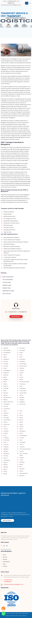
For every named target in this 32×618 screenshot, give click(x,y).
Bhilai (4, 390)
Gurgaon (21, 370)
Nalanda (5, 467)
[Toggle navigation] (30, 3)
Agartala (5, 348)
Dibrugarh (22, 350)
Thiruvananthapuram (25, 449)
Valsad (21, 464)
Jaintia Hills (22, 404)
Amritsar (5, 366)
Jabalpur (21, 399)
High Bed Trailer (7, 285)
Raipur (21, 424)
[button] (26, 3)
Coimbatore (6, 408)
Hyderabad (22, 388)
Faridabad (22, 361)
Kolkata (5, 433)
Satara (21, 433)
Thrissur (21, 451)
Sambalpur (22, 431)
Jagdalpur (22, 402)
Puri (20, 413)
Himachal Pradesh (24, 381)
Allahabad (6, 359)
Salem (21, 429)
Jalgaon (5, 415)
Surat (20, 440)
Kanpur (5, 422)
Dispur (21, 352)
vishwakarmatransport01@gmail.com (11, 5)
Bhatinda (5, 388)
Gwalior (21, 372)
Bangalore (6, 372)
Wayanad (21, 475)
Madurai (5, 451)
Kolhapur (6, 431)
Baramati (5, 375)
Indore (21, 395)
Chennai (5, 406)
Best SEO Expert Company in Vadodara (19, 615)
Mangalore (6, 453)
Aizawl (5, 354)
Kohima (5, 429)
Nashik (5, 469)
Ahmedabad (6, 352)
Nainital (5, 464)
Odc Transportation (8, 279)
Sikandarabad (23, 435)
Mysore (5, 458)
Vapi (20, 466)
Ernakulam (22, 359)
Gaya (20, 375)
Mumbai (5, 455)
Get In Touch (15, 316)
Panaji (5, 471)
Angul (5, 368)
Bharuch (5, 386)
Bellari (5, 381)
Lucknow (5, 444)
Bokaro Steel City (8, 402)
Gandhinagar (22, 363)
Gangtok (21, 368)
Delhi (20, 357)
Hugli (20, 386)
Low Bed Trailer (7, 282)
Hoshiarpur (22, 384)
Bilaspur (5, 399)
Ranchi (21, 420)
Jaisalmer (6, 413)
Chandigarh (6, 404)
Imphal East (22, 390)
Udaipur (21, 457)
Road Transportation (8, 276)
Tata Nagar (22, 442)
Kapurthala (6, 424)
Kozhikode (6, 440)
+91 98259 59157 (8, 579)
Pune (20, 411)
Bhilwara (5, 393)
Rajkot (21, 417)
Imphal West (22, 393)
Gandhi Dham (23, 366)
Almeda (5, 361)
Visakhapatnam (23, 473)
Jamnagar (6, 417)
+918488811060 (7, 581)
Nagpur (5, 462)
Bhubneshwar (7, 397)
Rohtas (21, 426)
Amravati (5, 363)
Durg (20, 354)
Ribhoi (21, 422)
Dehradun (22, 348)
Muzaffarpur (6, 460)
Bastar (5, 377)
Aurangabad (6, 370)
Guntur (21, 377)
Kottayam (6, 437)
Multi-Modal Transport (8, 290)
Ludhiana (5, 446)
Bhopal (5, 395)
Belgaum (5, 379)
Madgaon (6, 449)
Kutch (5, 442)
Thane (21, 444)
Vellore (21, 471)
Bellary (5, 384)
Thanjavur (22, 446)
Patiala (5, 473)
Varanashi (21, 469)
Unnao (21, 460)
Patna (21, 415)
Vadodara (21, 462)
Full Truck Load (7, 293)
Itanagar (21, 397)
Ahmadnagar (7, 350)
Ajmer (5, 357)
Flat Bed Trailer (7, 288)
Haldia (21, 379)
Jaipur (5, 411)
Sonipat (21, 437)
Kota (4, 435)
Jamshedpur (6, 420)
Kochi (5, 426)
